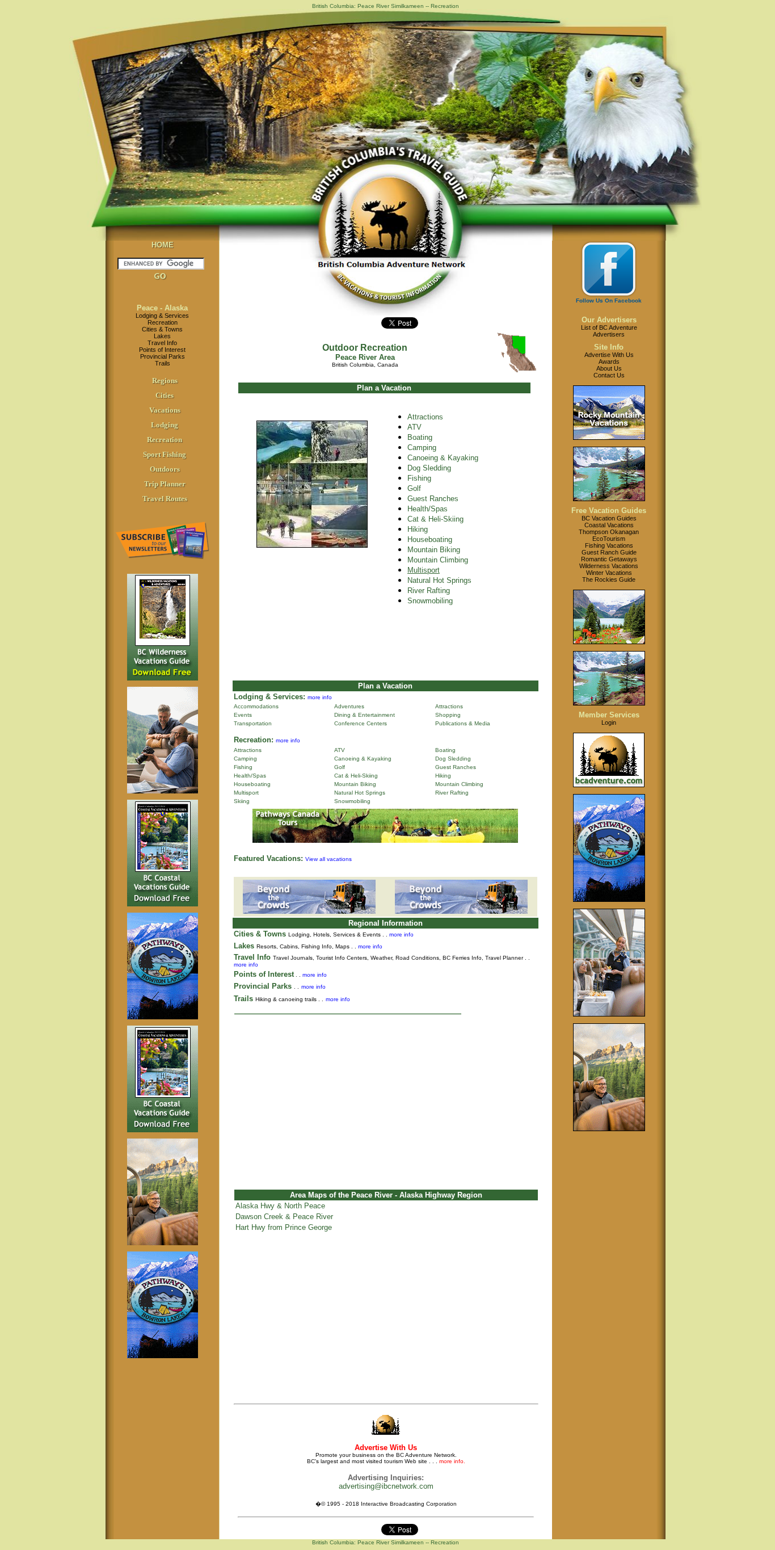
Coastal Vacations (609, 525)
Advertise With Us (609, 354)
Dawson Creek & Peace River (284, 1216)
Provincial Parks (162, 356)
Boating (445, 750)
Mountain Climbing (437, 560)
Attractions (425, 417)
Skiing (242, 801)
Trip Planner (165, 484)
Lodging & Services (162, 315)
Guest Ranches (432, 498)
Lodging (164, 425)
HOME (162, 245)
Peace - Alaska (162, 308)
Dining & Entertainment (364, 715)
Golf (414, 488)
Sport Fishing (164, 454)
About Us (609, 368)
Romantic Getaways (609, 559)
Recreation (163, 322)
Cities (164, 395)
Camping (421, 447)
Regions (165, 380)
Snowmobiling (352, 801)
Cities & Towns (162, 329)
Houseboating (429, 539)
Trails (162, 363)
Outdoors (165, 469)
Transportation (253, 723)
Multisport (246, 792)
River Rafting (428, 590)
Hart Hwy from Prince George (283, 1227)
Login (608, 722)
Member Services (609, 715)
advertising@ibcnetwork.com (386, 1486)
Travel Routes (164, 498)
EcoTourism (608, 538)
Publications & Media (462, 723)
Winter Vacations (609, 572)
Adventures (349, 706)
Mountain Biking (433, 549)
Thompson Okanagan (609, 531)
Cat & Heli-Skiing (435, 519)
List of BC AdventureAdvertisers (609, 331)
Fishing (419, 478)
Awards (609, 361)
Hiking (417, 529)
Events (243, 715)
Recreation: (253, 740)
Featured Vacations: (268, 858)
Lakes (162, 336)
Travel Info (162, 342)
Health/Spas (427, 509)
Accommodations (256, 706)
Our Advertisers (609, 320)
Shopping (448, 715)
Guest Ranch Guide (609, 552)
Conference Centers (360, 723)
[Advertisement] (386, 1097)
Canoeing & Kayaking (442, 457)
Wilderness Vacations (608, 565)
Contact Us (609, 375)
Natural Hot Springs (439, 580)
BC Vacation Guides (609, 518)
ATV (414, 427)
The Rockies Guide (608, 579)
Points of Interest (162, 349)
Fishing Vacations (609, 545)
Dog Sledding (429, 468)
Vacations (164, 410)
